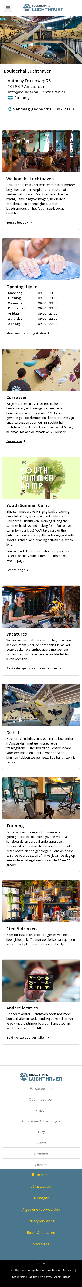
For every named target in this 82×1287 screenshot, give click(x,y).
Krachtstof (18, 1276)
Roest (66, 1276)
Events (41, 1143)
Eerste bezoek (17, 222)
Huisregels (41, 1198)
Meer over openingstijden (26, 333)
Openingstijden (41, 1099)
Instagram (42, 1186)
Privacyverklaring (41, 1221)
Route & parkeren (41, 1232)
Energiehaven (35, 1270)
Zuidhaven (53, 1270)
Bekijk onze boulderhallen (26, 1037)
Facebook (42, 1175)
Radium (32, 1276)
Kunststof (68, 1270)
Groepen (41, 1154)
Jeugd (41, 1132)
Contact (41, 1164)
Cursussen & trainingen (41, 1121)
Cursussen (14, 441)
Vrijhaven (46, 1276)
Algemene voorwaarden (41, 1209)
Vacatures (41, 1244)
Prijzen (41, 1110)
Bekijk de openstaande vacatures (31, 668)
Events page (15, 570)
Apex (57, 1276)
